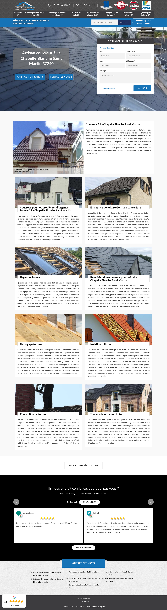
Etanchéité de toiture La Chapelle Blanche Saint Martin (119, 573)
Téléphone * (130, 61)
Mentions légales (99, 607)
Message (103, 71)
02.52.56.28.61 (89, 502)
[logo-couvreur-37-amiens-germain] (24, 6)
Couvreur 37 (18, 14)
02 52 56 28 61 (61, 5)
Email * (102, 61)
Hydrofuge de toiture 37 (145, 14)
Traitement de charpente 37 (93, 14)
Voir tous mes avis (84, 548)
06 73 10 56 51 (85, 5)
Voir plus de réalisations (83, 466)
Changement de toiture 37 (111, 14)
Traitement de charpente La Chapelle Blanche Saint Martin (84, 580)
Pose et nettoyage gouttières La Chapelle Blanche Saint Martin (47, 574)
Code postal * (131, 51)
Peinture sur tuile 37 (76, 14)
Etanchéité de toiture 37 (128, 14)
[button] (16, 502)
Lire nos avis (14, 605)
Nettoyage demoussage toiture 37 (35, 14)
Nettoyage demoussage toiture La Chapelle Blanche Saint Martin (48, 580)
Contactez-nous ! (61, 77)
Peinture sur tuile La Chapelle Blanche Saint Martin (84, 573)
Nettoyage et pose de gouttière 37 (57, 14)
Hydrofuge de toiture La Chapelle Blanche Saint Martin (119, 580)
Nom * (102, 51)
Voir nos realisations (30, 77)
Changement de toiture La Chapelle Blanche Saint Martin (84, 586)
